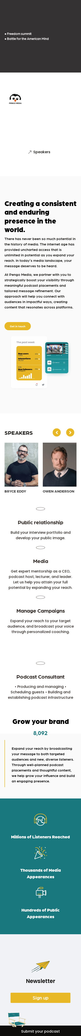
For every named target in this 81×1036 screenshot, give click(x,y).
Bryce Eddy (15, 491)
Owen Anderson (58, 491)
